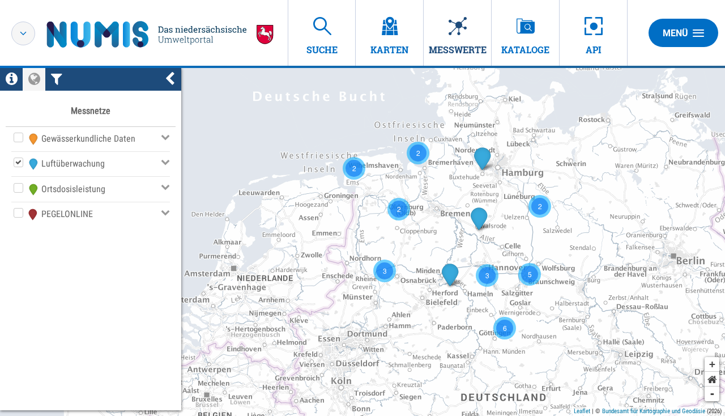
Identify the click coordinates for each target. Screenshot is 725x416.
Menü (675, 33)
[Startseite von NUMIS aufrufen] (160, 34)
